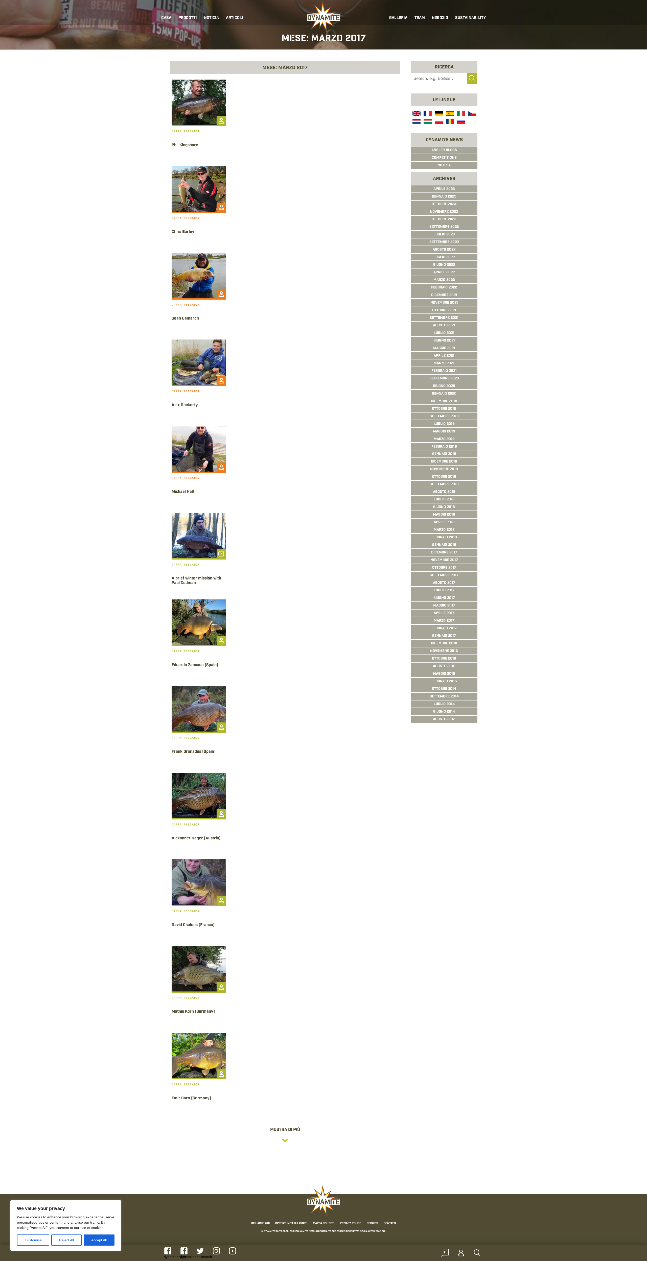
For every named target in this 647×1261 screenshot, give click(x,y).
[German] (438, 114)
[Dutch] (416, 122)
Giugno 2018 (444, 507)
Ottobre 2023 (444, 219)
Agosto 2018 (444, 492)
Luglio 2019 (444, 424)
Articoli (234, 18)
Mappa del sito (323, 1223)
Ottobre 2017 (444, 567)
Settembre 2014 (444, 696)
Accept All (99, 1240)
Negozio (440, 18)
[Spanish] (449, 114)
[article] (198, 121)
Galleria (398, 18)
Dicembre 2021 (444, 295)
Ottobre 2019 (444, 408)
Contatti (390, 1223)
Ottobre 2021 (444, 310)
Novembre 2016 (444, 651)
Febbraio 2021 (444, 371)
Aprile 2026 (444, 189)
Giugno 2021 (444, 340)
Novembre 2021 (444, 302)
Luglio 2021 (444, 333)
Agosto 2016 (444, 666)
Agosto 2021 (444, 325)
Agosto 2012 (444, 719)
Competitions (444, 157)
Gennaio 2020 (444, 393)
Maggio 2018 (444, 514)
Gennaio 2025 (444, 196)
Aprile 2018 (444, 522)
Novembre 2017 (444, 560)
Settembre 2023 (444, 227)
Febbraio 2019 (444, 446)
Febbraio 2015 (444, 681)
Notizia (444, 165)
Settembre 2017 (444, 575)
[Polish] (438, 122)
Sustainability (470, 18)
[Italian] (460, 114)
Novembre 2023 (444, 211)
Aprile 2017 (444, 613)
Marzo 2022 (444, 280)
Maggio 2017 (444, 605)
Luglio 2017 (444, 590)
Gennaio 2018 (444, 545)
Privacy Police (350, 1223)
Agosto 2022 (444, 249)
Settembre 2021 (444, 318)
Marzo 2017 (444, 620)
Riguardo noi (260, 1223)
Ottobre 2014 (444, 689)
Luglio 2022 (444, 257)
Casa (166, 18)
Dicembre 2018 (444, 461)
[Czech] (471, 114)
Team (419, 18)
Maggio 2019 (444, 431)
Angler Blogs (444, 150)
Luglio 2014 (444, 704)
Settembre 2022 (444, 242)
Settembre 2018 (444, 484)
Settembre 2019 (444, 416)
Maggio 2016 (444, 673)
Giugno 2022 (444, 265)
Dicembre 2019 (444, 401)
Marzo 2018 (444, 529)
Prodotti (187, 18)
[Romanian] (449, 122)
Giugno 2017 (444, 598)
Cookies (372, 1223)
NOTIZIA (211, 18)
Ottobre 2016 (444, 658)
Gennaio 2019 (444, 454)
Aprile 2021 (444, 355)
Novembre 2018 (444, 469)
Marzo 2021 (444, 363)
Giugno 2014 (444, 711)
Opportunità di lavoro (291, 1223)
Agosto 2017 (444, 583)
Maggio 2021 (444, 348)
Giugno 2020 (444, 386)
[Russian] (460, 122)
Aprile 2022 (444, 272)
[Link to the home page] (323, 16)
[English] (416, 114)
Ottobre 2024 (444, 204)
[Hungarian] (427, 122)
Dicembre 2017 (444, 552)
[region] (65, 1225)
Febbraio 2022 (444, 287)
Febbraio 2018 (444, 537)
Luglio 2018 (444, 499)
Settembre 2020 (444, 378)
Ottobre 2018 (444, 476)
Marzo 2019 (444, 439)
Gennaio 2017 (444, 636)
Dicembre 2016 (444, 643)
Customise (33, 1240)
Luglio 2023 (444, 234)
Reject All (66, 1240)
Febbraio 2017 (444, 628)
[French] (427, 114)
